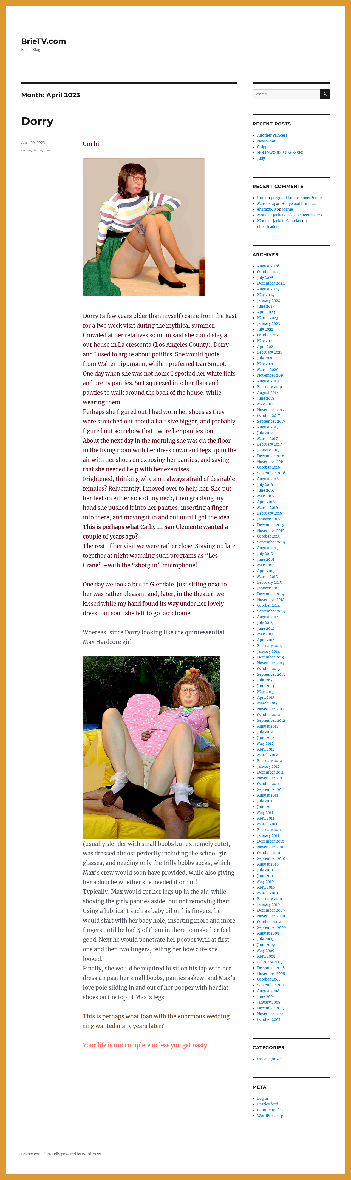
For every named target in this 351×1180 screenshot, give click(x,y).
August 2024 (268, 289)
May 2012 (265, 743)
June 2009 (266, 945)
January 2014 (268, 651)
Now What (266, 141)
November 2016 (271, 461)
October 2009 (269, 922)
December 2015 (270, 525)
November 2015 (270, 530)
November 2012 (270, 709)
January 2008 (268, 1002)
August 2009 (268, 933)
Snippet (264, 147)
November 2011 (270, 778)
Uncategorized (270, 1059)
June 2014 (265, 628)
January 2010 (268, 904)
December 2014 (270, 594)
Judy (261, 158)
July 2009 (265, 939)
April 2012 (266, 749)
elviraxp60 (266, 209)
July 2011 (264, 801)
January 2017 (268, 450)
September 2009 (271, 927)
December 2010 (270, 841)
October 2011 (268, 783)
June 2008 (266, 996)
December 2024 (271, 283)
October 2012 (268, 714)
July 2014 (265, 622)
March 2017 (267, 438)
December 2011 (270, 772)
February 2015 (269, 582)
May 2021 (265, 341)
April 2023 (266, 312)
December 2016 (270, 456)
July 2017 (265, 433)
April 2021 (266, 346)
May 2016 (265, 496)
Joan (48, 150)
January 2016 (268, 519)
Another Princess (272, 135)
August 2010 (268, 864)
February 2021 (269, 352)
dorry (37, 150)
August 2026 (268, 266)
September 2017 (271, 421)
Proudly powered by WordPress (74, 1154)
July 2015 (265, 553)
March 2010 (267, 893)
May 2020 (265, 364)
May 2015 (265, 565)
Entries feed (267, 1104)
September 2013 (271, 674)
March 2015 (267, 576)
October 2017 (268, 415)
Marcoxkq (266, 203)
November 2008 (271, 973)
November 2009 (271, 916)
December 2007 (271, 1008)
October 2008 (269, 979)
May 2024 (265, 295)
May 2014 (265, 634)
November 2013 (270, 663)
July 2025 (265, 277)
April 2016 (266, 502)
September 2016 (271, 473)
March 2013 (267, 703)
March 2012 (267, 755)
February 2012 (269, 760)
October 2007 (269, 1019)
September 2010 (271, 858)
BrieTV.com (43, 41)
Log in (262, 1098)
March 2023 (267, 318)
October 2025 (269, 272)
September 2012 (271, 720)
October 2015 (268, 536)
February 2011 (269, 829)
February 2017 (269, 444)
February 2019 (269, 387)
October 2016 (268, 467)
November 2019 (271, 375)
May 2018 (265, 404)
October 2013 (268, 668)
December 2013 (270, 657)
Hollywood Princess (298, 203)
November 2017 (270, 410)
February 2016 (269, 513)
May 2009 (265, 950)
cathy (26, 150)
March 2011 (267, 824)
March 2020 (267, 369)
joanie (287, 209)
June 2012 (265, 737)
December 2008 (271, 968)
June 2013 (265, 686)
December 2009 (271, 910)
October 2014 (268, 605)
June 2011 (265, 806)
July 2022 (265, 329)
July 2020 (265, 358)
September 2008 (271, 985)
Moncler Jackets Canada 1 (279, 221)
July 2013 (265, 680)
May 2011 (265, 812)
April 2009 (266, 956)
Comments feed (271, 1110)
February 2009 (270, 962)
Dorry (37, 121)
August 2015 (268, 548)
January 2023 (268, 323)
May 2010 (265, 881)
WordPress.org (270, 1115)
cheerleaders (311, 215)
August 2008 (268, 991)
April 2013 (265, 697)
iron (261, 198)
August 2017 (268, 427)
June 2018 (265, 398)
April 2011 (265, 818)
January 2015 (268, 588)
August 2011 (267, 795)
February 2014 (269, 645)
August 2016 (268, 479)
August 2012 (268, 726)
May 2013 (265, 691)
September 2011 (271, 789)
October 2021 (268, 335)
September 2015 (271, 542)
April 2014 (266, 640)
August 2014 (268, 617)
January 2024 (268, 300)
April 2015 (266, 571)
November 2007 (271, 1014)
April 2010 (266, 887)
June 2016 (265, 490)
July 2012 (265, 732)
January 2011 (268, 835)
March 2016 (267, 507)
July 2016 (265, 484)
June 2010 (265, 875)
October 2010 (268, 852)
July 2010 (265, 870)
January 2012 (268, 766)
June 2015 (265, 559)
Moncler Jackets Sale (275, 215)
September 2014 (271, 611)
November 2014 (270, 599)
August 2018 (268, 392)
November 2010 (270, 847)
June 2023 (265, 306)
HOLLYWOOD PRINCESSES (280, 152)
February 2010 (269, 899)
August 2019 (268, 381)
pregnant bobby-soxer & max (297, 198)
